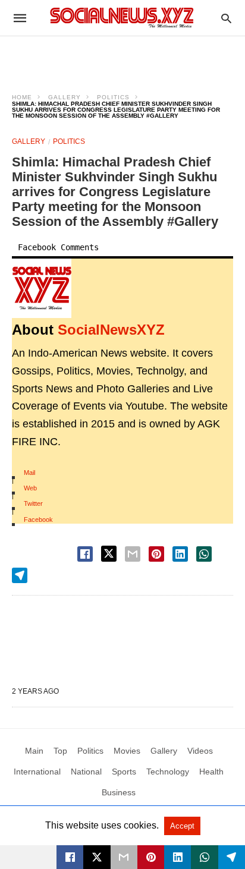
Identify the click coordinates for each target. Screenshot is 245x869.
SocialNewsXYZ (111, 330)
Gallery (64, 97)
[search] (226, 18)
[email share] (132, 554)
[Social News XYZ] (121, 17)
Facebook (38, 519)
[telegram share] (19, 575)
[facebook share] (85, 554)
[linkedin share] (180, 554)
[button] (41, 288)
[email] (124, 857)
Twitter (33, 503)
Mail (29, 472)
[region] (122, 57)
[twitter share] (109, 554)
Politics (113, 97)
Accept (182, 825)
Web (30, 488)
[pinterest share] (156, 554)
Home (22, 97)
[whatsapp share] (204, 554)
